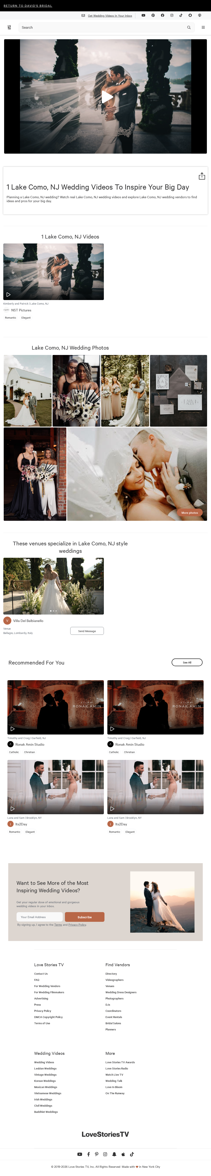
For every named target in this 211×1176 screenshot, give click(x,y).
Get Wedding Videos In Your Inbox (110, 15)
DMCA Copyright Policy (48, 1017)
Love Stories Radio (117, 1068)
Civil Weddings (43, 1105)
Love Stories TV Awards (120, 1062)
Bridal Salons (113, 1023)
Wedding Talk (114, 1081)
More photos (190, 512)
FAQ (36, 980)
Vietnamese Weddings (47, 1093)
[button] (105, 96)
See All (187, 662)
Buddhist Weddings (46, 1112)
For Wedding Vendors (47, 986)
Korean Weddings (45, 1081)
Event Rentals (114, 1017)
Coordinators (113, 1011)
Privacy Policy (77, 924)
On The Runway (115, 1093)
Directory (111, 973)
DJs (108, 1004)
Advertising (41, 998)
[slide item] (51, 611)
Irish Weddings (43, 1099)
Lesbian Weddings (45, 1068)
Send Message (87, 631)
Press (37, 1004)
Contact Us (41, 973)
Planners (111, 1029)
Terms (58, 924)
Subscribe (85, 917)
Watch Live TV (114, 1074)
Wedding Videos (44, 1062)
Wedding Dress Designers (121, 992)
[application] (105, 96)
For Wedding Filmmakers (49, 992)
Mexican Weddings (45, 1087)
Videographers (114, 980)
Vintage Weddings (45, 1074)
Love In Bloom (114, 1087)
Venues (110, 986)
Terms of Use (42, 1023)
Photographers (114, 998)
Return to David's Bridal (28, 6)
